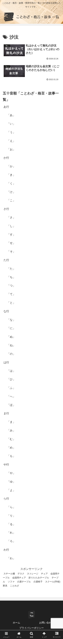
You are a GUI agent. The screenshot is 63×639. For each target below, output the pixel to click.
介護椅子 (38, 581)
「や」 (11, 473)
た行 (6, 260)
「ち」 (11, 277)
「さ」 (11, 217)
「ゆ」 (11, 481)
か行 (6, 157)
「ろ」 (11, 541)
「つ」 (11, 285)
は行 (6, 362)
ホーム (16, 622)
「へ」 (11, 396)
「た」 (11, 268)
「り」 (11, 515)
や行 (6, 464)
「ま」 (11, 421)
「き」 (11, 174)
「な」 (11, 319)
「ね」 (11, 345)
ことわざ (14, 585)
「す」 (11, 234)
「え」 (11, 140)
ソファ (11, 581)
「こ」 (11, 200)
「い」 (11, 123)
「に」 (11, 328)
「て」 (11, 294)
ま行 (6, 413)
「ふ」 (11, 387)
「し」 (11, 226)
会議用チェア (19, 577)
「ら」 (11, 507)
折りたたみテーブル (39, 577)
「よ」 (11, 490)
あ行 (6, 106)
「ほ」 (11, 404)
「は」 (11, 370)
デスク (21, 573)
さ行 (6, 208)
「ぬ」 (11, 336)
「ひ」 (11, 379)
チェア (44, 573)
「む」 (11, 439)
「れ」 (11, 532)
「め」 (11, 447)
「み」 (11, 430)
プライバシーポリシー (31, 627)
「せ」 (11, 242)
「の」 (11, 353)
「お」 (11, 149)
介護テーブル (24, 581)
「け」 (11, 191)
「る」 (11, 524)
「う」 (11, 132)
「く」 (11, 183)
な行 (6, 311)
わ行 (6, 549)
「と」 (11, 302)
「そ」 (11, 251)
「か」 (11, 166)
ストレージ (32, 573)
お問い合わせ (46, 622)
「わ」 (11, 558)
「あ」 (11, 115)
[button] (56, 498)
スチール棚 (9, 573)
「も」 (11, 455)
